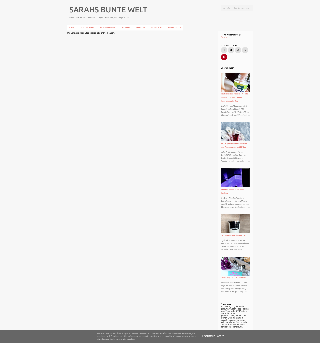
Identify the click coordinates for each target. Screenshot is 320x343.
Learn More (208, 336)
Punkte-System (174, 27)
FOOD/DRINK (125, 27)
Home (71, 27)
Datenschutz (156, 27)
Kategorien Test (87, 27)
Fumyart (224, 37)
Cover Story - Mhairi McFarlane (233, 278)
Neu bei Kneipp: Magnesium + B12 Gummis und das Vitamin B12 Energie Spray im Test (234, 97)
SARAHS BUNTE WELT (108, 9)
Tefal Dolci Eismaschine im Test (233, 235)
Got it (220, 336)
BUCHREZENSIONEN (107, 27)
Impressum (140, 27)
